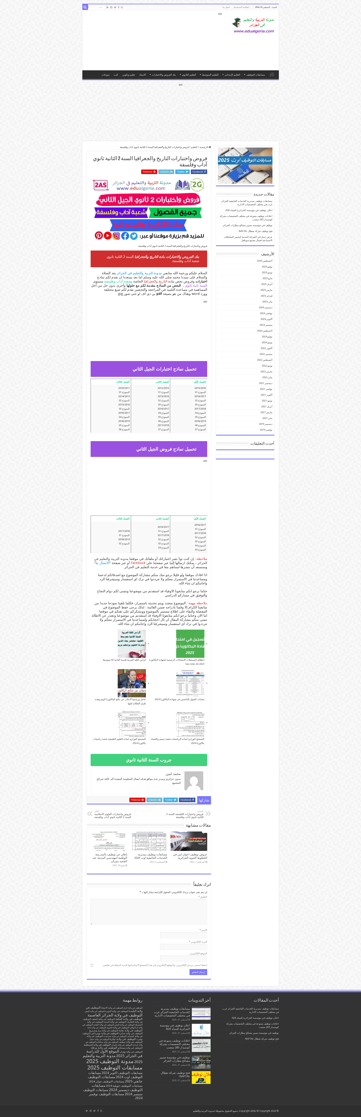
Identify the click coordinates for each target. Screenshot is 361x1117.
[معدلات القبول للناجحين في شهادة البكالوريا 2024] (190, 683)
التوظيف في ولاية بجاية (131, 1030)
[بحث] (85, 7)
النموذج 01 (200, 392)
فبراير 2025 (266, 295)
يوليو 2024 (267, 336)
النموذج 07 (200, 429)
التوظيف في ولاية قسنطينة (97, 1044)
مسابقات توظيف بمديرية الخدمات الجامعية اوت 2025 (150, 856)
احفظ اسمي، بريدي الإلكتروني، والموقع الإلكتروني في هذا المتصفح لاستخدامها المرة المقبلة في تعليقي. (154, 965)
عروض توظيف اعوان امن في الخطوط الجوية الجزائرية (190, 856)
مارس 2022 (266, 371)
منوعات (106, 74)
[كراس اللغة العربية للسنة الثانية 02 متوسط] (132, 644)
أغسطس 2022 (264, 359)
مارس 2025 (266, 290)
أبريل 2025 (266, 284)
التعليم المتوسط (210, 74)
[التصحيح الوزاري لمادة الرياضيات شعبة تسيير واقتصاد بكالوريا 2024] (190, 723)
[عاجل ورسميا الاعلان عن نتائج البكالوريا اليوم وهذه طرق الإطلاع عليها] (132, 683)
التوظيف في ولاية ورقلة (104, 1047)
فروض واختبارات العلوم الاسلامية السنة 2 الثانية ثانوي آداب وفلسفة (112, 814)
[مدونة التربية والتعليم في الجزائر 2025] (253, 25)
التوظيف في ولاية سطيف (131, 1042)
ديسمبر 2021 (265, 383)
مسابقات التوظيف (255, 74)
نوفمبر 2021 (266, 389)
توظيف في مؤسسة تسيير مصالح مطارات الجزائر (247, 225)
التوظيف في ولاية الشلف (103, 1019)
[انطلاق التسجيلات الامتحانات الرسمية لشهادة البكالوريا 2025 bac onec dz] (190, 644)
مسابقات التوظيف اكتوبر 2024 (122, 1073)
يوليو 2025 (267, 266)
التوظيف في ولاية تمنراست (115, 1036)
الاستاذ (142, 74)
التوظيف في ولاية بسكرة (131, 1033)
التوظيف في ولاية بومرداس (105, 1033)
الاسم (203, 930)
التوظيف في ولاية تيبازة (123, 1039)
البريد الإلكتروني (198, 941)
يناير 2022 (267, 377)
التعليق (202, 896)
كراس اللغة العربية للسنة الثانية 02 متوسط (124, 659)
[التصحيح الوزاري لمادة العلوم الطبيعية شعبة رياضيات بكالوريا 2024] (132, 723)
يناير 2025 (267, 301)
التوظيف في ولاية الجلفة (129, 1018)
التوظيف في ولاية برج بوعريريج (103, 1030)
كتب (116, 74)
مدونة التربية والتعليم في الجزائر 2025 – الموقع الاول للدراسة (272, 74)
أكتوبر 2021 (266, 394)
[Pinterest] (111, 7)
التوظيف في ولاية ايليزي (118, 1027)
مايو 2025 (267, 278)
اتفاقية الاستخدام (241, 7)
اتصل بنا (226, 7)
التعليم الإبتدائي (232, 74)
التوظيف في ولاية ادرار (133, 1008)
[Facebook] (119, 7)
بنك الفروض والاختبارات (164, 74)
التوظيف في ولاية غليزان (121, 1045)
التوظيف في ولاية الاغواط (112, 1008)
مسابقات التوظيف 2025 (115, 1067)
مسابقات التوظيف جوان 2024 (106, 1081)
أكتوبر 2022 (266, 348)
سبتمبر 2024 (265, 324)
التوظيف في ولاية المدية (115, 1022)
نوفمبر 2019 (266, 429)
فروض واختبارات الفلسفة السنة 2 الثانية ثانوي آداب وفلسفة (184, 814)
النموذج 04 (200, 412)
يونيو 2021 (267, 400)
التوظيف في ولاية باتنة (96, 1027)
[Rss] (122, 7)
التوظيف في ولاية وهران (131, 1051)
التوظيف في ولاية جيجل (99, 1039)
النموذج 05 (200, 417)
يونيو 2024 (267, 342)
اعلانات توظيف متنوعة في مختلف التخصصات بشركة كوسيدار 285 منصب (174, 1044)
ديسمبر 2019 (265, 424)
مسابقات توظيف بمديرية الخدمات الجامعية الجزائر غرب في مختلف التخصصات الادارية (172, 1012)
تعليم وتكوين (128, 74)
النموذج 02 (200, 400)
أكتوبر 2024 (266, 319)
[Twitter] (115, 7)
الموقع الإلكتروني (198, 953)
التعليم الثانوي (189, 74)
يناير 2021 (267, 418)
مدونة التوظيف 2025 (110, 1061)
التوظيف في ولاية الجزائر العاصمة (115, 1015)
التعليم (194, 147)
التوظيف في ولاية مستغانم (130, 1047)
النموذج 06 (200, 425)
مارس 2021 (266, 412)
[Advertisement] (153, 40)
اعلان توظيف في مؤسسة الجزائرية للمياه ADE (248, 210)
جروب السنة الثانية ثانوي (149, 760)
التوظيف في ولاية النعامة (103, 1025)
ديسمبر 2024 (265, 307)
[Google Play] (107, 7)
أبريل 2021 (266, 406)
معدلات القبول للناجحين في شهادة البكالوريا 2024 (179, 699)
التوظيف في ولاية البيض (95, 1011)
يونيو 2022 (267, 365)
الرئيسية (204, 147)
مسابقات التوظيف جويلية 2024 (124, 1085)
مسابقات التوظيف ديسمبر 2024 (117, 1087)
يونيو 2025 (267, 272)
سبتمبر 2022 (265, 354)
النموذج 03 (200, 404)
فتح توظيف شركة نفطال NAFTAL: (255, 231)
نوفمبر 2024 (266, 313)
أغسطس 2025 (264, 260)
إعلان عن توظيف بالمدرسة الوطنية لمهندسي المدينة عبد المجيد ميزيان (110, 858)
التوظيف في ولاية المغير (125, 1025)
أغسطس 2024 (264, 330)
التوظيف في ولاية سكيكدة (107, 1042)
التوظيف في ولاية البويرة (116, 1011)
